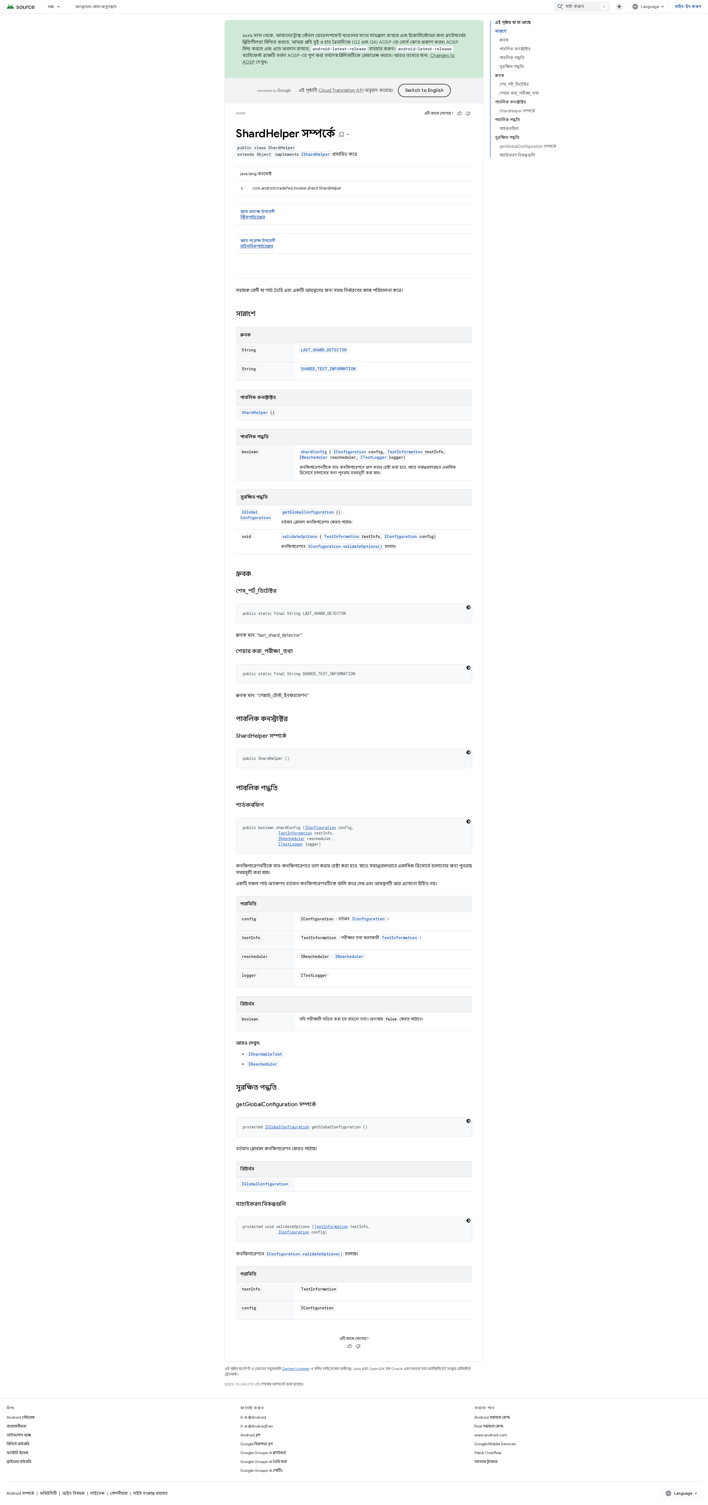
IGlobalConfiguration (255, 514)
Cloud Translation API (341, 90)
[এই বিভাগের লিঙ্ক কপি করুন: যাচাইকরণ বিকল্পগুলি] (292, 1204)
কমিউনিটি (48, 1493)
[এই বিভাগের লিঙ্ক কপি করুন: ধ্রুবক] (258, 574)
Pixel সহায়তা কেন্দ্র (488, 1426)
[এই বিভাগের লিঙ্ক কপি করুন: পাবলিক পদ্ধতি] (284, 788)
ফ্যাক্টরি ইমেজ (17, 1452)
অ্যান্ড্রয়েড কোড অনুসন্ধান (95, 6)
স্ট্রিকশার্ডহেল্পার (252, 217)
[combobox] (582, 7)
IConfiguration (350, 451)
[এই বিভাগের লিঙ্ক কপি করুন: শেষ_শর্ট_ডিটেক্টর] (283, 591)
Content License (295, 1368)
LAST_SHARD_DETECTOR (324, 350)
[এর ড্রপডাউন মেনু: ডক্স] (61, 6)
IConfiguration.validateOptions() (345, 546)
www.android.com (490, 1435)
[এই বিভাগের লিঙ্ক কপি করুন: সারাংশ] (262, 314)
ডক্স (51, 6)
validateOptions (299, 536)
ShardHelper (255, 412)
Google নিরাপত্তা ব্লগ (256, 1443)
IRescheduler (314, 457)
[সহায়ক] (459, 113)
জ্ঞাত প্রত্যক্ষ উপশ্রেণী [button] (257, 214)
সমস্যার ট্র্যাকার (486, 1461)
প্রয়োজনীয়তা (16, 1426)
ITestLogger (373, 457)
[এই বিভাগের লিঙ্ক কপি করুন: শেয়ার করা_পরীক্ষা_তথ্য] (299, 651)
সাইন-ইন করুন (688, 6)
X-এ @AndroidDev (256, 1426)
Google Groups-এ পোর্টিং (261, 1470)
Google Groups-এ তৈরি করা (263, 1461)
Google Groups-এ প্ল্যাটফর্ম (263, 1452)
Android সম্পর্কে (20, 1493)
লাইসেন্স (97, 1493)
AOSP (240, 113)
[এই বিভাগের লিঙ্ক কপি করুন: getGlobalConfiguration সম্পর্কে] (323, 1105)
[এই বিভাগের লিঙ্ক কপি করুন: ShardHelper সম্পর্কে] (293, 736)
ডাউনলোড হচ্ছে (19, 1435)
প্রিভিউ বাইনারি (18, 1443)
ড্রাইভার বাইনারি (19, 1461)
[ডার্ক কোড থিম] (468, 607)
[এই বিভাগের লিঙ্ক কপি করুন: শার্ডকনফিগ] (270, 805)
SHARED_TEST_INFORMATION (328, 368)
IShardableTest (265, 1054)
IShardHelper (315, 154)
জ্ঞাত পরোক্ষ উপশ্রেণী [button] (257, 243)
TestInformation (405, 451)
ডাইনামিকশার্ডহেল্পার (256, 246)
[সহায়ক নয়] (468, 113)
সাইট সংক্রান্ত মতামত (150, 1493)
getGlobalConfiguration (308, 512)
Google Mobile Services (495, 1443)
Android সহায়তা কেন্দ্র (492, 1417)
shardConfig (314, 451)
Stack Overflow (487, 1452)
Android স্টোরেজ (21, 1417)
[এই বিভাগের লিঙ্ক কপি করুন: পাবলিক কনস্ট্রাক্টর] (293, 719)
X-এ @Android (253, 1417)
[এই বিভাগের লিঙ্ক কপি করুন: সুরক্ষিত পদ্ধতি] (284, 1088)
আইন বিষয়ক (73, 1493)
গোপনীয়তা (118, 1493)
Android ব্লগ (250, 1435)
